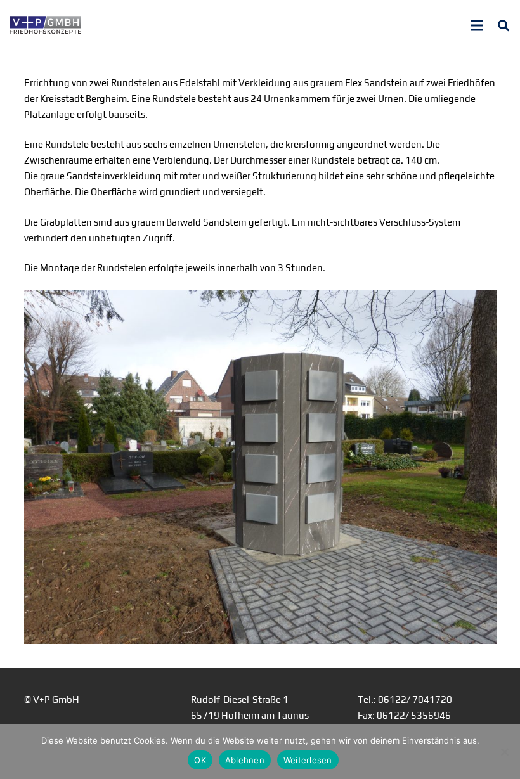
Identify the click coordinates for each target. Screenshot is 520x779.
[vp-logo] (45, 25)
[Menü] (477, 25)
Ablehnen (244, 760)
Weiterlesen (307, 760)
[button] (503, 25)
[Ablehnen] (504, 751)
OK (200, 760)
